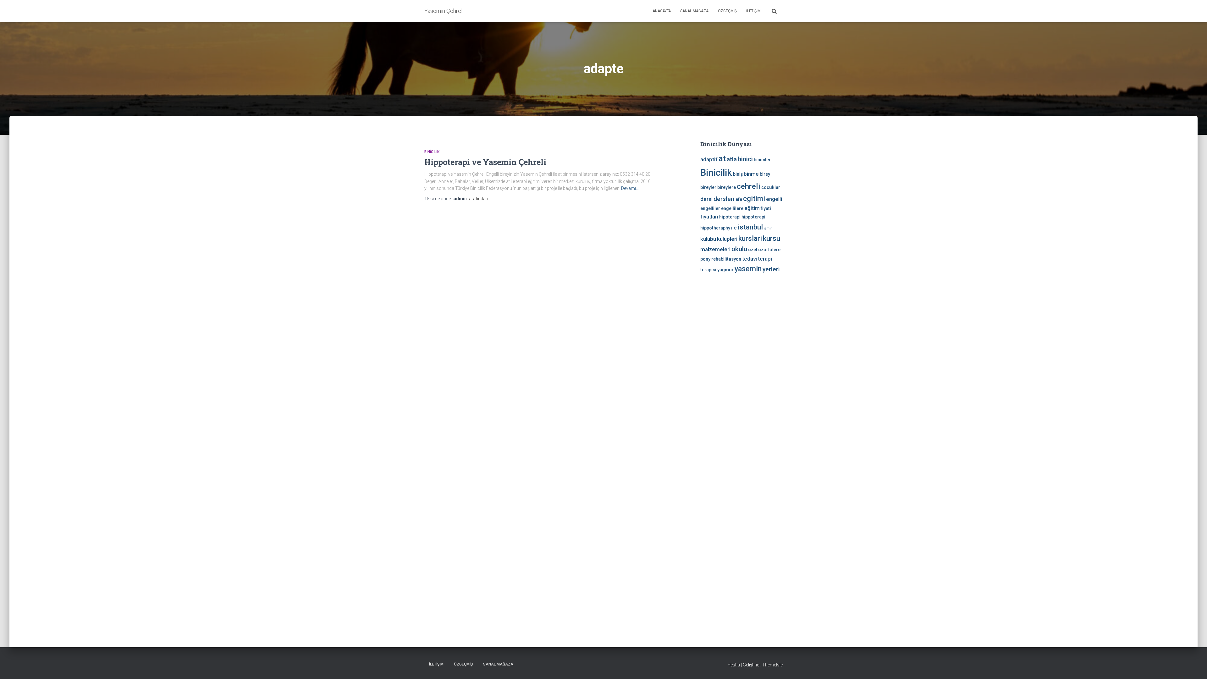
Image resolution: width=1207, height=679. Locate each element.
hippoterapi (753, 217)
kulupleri (727, 239)
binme (751, 174)
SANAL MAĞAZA (694, 11)
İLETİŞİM (753, 11)
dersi (706, 199)
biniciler (762, 160)
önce (438, 198)
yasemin (748, 268)
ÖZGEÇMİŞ (727, 11)
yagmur (725, 270)
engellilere (732, 208)
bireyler (708, 187)
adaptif (709, 159)
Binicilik (431, 152)
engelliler (710, 208)
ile (734, 227)
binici (745, 159)
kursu (771, 238)
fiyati (766, 208)
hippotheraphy (715, 228)
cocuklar (770, 187)
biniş (738, 174)
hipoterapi (730, 217)
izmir (768, 228)
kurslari (750, 238)
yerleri (771, 269)
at (722, 158)
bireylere (726, 187)
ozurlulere (769, 249)
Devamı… (630, 188)
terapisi (708, 270)
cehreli (748, 186)
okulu (739, 249)
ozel (752, 249)
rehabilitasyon (726, 259)
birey (765, 174)
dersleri (724, 198)
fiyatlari (709, 216)
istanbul (750, 227)
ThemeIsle (772, 664)
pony (705, 259)
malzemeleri (715, 249)
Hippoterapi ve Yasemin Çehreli (485, 162)
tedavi (749, 259)
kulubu (708, 239)
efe (739, 199)
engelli (774, 199)
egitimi (754, 198)
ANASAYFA (662, 11)
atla (732, 159)
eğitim (752, 208)
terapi (765, 259)
